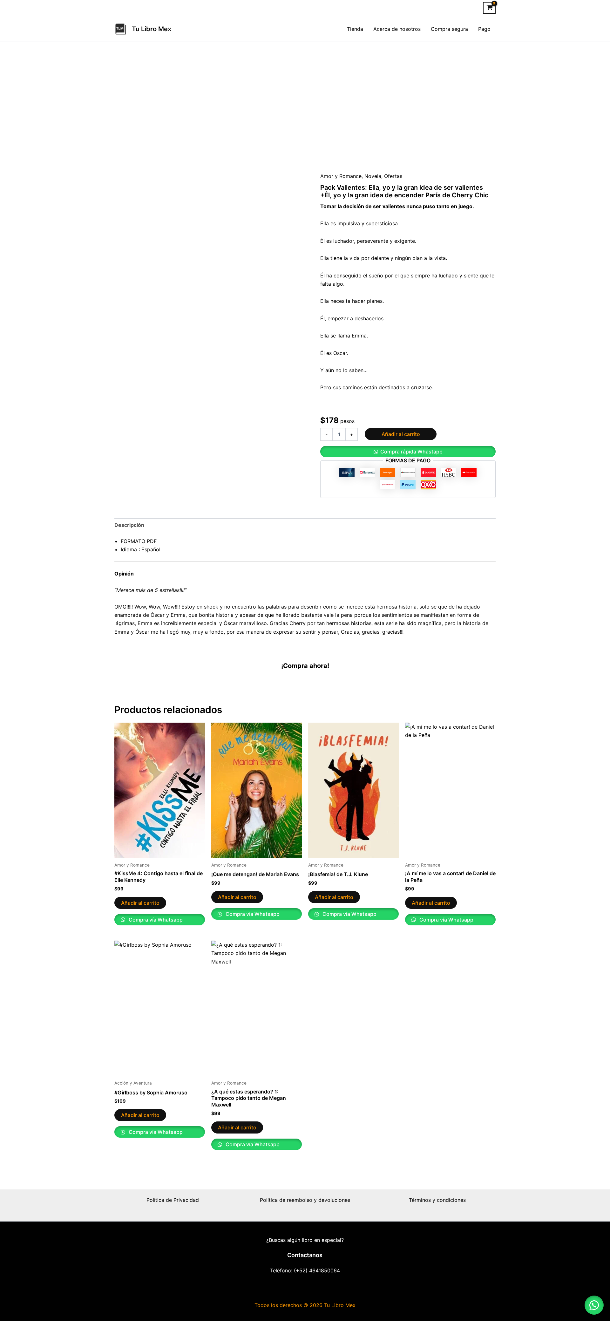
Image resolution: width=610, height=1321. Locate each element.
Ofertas (393, 176)
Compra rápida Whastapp (411, 451)
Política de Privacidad (172, 1200)
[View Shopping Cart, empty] (489, 8)
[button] (408, 451)
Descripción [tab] (129, 525)
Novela (372, 176)
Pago (484, 29)
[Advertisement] (305, 106)
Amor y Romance (341, 176)
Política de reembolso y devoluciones (305, 1200)
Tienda (355, 29)
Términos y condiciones (437, 1200)
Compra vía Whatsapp (155, 919)
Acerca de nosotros (397, 29)
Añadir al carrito (401, 434)
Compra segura (449, 29)
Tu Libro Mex (151, 29)
